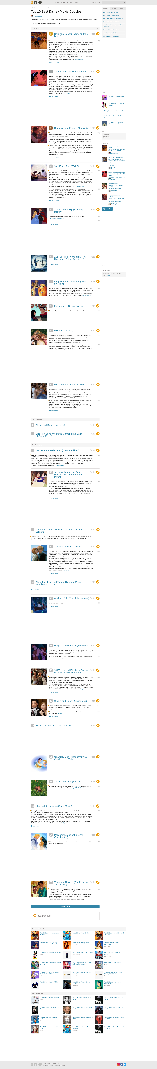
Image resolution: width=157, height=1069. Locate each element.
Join (98, 2)
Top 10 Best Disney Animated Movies (50, 933)
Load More (65, 906)
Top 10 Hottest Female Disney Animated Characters (82, 963)
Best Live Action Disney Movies (112, 953)
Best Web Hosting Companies (111, 36)
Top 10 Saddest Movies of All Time (49, 1008)
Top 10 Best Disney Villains (81, 943)
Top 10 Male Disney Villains (49, 982)
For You (76, 2)
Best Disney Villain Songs (112, 962)
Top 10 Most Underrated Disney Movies (50, 963)
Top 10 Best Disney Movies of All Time (114, 933)
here (108, 275)
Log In (93, 2)
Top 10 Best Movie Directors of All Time (83, 1008)
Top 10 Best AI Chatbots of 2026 (111, 15)
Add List (69, 2)
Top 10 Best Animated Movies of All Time (82, 1027)
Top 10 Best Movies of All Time (50, 997)
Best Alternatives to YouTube (110, 33)
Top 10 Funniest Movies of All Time (49, 1018)
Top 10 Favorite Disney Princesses (111, 943)
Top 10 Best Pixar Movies (81, 933)
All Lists (56, 2)
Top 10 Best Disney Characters (50, 952)
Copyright (54, 1063)
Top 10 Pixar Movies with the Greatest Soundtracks (49, 973)
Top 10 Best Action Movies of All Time (83, 1018)
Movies (41, 7)
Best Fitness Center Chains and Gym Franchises (113, 25)
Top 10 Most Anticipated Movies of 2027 (113, 18)
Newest (63, 2)
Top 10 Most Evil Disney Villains (83, 952)
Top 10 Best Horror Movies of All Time (114, 1027)
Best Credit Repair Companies (111, 29)
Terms (44, 1063)
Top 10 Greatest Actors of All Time (82, 998)
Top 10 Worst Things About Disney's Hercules (113, 973)
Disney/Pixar (48, 7)
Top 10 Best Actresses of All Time (49, 1027)
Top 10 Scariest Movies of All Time (114, 998)
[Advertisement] (65, 112)
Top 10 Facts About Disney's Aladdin (82, 973)
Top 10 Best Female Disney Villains (82, 982)
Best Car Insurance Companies (111, 21)
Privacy (49, 1063)
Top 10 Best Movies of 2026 (110, 12)
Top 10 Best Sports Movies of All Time (114, 1018)
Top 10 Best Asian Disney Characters (112, 982)
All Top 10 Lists (34, 7)
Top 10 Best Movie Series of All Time (114, 1008)
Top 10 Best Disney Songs (49, 943)
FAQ (58, 1063)
